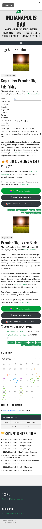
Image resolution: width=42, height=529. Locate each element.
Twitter (13, 499)
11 (15, 380)
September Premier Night (16, 335)
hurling (32, 210)
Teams (16, 422)
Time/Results (31, 422)
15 (38, 380)
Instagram (20, 499)
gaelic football (22, 210)
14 (32, 380)
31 (32, 369)
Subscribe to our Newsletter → (13, 513)
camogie (11, 210)
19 (21, 386)
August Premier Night (14, 331)
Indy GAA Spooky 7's (11, 410)
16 (4, 386)
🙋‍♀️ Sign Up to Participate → (21, 191)
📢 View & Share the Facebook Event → (21, 204)
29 (21, 369)
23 (4, 392)
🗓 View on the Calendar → (21, 197)
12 (21, 380)
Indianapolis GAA (21, 21)
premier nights (34, 213)
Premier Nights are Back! (19, 243)
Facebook (5, 499)
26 (4, 369)
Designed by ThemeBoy (8, 522)
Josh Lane (25, 184)
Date (6, 422)
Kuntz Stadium (34, 94)
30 (4, 397)
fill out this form (20, 153)
